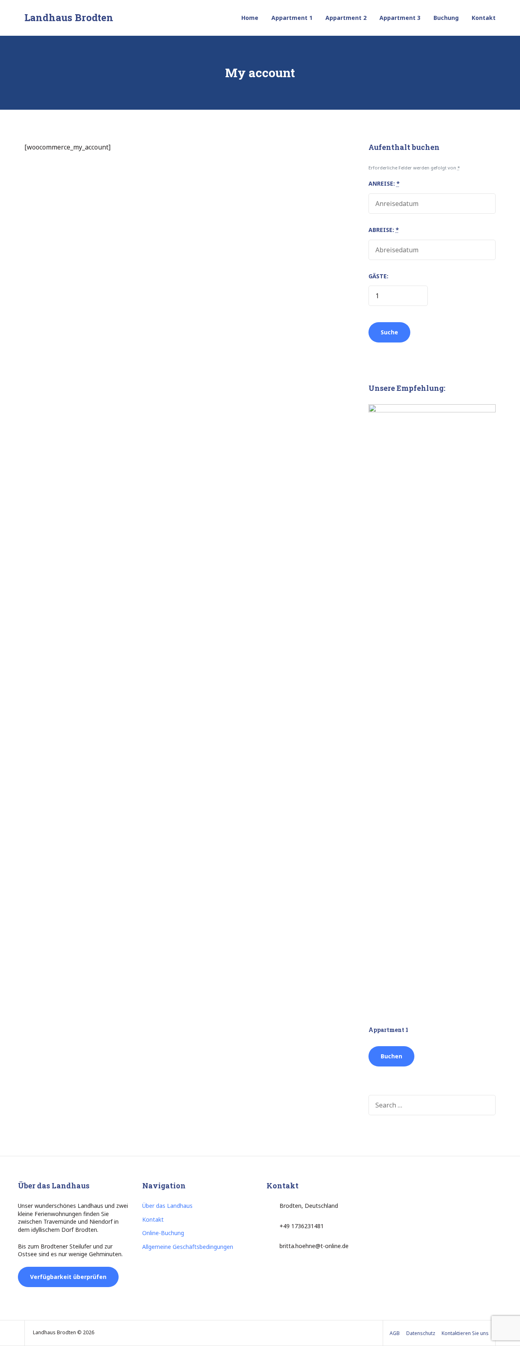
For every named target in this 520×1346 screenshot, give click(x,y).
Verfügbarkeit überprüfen (68, 1277)
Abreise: (383, 230)
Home (249, 18)
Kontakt (484, 18)
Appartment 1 (291, 18)
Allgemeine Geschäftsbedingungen (187, 1247)
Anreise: (384, 183)
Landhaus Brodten (68, 17)
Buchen (391, 1056)
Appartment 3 (399, 18)
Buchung (446, 18)
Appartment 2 (345, 18)
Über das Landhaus (167, 1205)
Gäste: (378, 276)
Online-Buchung (163, 1233)
